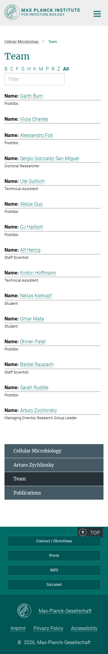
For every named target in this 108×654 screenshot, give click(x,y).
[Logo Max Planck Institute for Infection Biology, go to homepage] (42, 12)
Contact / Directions (54, 541)
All (66, 69)
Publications (27, 493)
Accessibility (84, 628)
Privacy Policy (48, 628)
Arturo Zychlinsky (34, 465)
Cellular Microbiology (38, 451)
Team (20, 479)
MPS (54, 570)
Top (95, 533)
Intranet (54, 584)
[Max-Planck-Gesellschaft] (28, 611)
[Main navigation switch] (97, 14)
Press (54, 555)
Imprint (18, 628)
